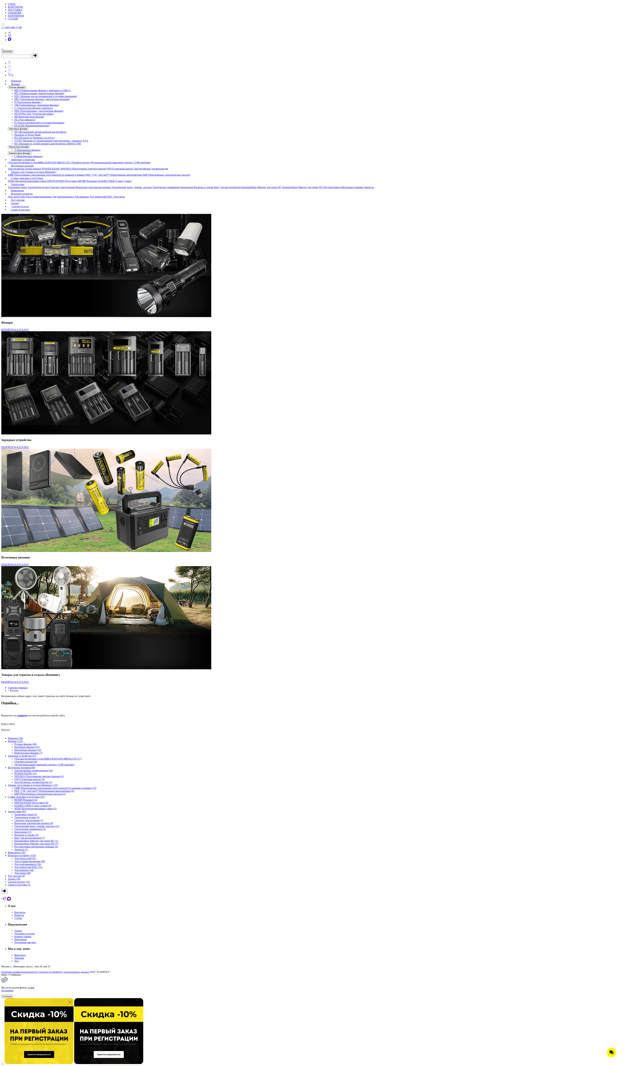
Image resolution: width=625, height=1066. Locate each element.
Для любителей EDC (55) (28, 867)
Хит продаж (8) (16, 876)
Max (16, 961)
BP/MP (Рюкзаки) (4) (25, 799)
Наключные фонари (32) (27, 750)
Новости (19, 915)
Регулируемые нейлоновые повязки (343, 187)
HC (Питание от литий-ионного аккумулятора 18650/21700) (47, 143)
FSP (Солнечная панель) (120, 168)
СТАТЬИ (13, 18)
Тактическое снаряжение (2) (30, 829)
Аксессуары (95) (17, 811)
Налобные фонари (18, 129)
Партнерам (20, 939)
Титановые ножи (18, 187)
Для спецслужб (16, 196)
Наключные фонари (19, 147)
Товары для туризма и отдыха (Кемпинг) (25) (33, 785)
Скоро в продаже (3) (19, 884)
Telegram (19, 958)
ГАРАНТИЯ (14, 12)
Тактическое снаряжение (166, 187)
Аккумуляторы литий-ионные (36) (33, 770)
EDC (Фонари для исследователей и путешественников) (45, 96)
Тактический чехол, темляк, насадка (131, 187)
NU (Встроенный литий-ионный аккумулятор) (40, 132)
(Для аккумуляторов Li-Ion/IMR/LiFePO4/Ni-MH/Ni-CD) (39, 162)
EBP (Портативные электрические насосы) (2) (40, 794)
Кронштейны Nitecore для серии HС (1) (36, 840)
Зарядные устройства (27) (22, 755)
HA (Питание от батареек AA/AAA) (34, 137)
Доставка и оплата (24, 933)
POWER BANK (51, 168)
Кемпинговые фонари (19, 153)
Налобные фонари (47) (27, 747)
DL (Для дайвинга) (24, 119)
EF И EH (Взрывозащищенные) (31, 125)
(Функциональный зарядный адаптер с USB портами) (120, 162)
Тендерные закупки (25, 942)
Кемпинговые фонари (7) (28, 753)
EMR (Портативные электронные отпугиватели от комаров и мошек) (47, 175)
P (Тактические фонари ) (28, 102)
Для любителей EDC (101, 196)
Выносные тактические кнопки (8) (33, 823)
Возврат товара (22, 936)
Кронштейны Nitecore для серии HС (262, 187)
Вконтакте (20, 955)
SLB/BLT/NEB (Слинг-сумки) (115, 181)
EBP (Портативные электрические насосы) (166, 175)
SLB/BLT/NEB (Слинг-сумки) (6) (32, 805)
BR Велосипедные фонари (29, 116)
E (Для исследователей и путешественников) (39, 122)
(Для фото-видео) (80, 162)
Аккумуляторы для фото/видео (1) (33, 782)
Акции (18, 930)
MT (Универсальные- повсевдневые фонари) (39, 93)
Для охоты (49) (22, 873)
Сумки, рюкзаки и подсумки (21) (26, 796)
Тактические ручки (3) (26, 817)
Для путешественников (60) (29, 861)
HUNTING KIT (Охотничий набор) (34, 113)
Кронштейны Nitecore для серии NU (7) (36, 843)
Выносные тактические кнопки (93, 187)
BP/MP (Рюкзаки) (88, 181)
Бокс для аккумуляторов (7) (29, 837)
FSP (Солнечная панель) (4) (29, 779)
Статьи (18, 918)
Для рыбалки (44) (24, 870)
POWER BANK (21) (25, 773)
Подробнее (7, 990)
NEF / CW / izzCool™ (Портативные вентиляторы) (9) (44, 791)
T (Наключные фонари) (27, 150)
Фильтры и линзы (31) (26, 835)
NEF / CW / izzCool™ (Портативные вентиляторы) (114, 175)
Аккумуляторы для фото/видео (151, 168)
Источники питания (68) (21, 767)
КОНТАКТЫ (15, 7)
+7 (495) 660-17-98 (11, 27)
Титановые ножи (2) (25, 814)
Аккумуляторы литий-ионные (25, 168)
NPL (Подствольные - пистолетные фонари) (38, 111)
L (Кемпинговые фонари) (28, 156)
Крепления (187, 187)
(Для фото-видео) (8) (25, 761)
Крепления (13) (22, 832)
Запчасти (369, 187)
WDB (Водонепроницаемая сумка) (27, 181)
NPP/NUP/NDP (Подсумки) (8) (31, 802)
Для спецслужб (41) (25, 858)
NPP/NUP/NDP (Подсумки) (62, 181)
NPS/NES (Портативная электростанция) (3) (38, 776)
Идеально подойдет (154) (22, 855)
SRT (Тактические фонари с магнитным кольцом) (42, 99)
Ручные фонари (17, 87)
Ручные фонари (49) (25, 744)
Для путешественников (38, 196)
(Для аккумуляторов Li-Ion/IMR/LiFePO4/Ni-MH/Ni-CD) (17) (47, 758)
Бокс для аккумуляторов (228, 187)
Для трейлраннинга (63, 196)
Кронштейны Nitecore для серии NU (302, 187)
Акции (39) (14, 879)
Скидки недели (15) (19, 881)
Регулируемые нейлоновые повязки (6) (36, 846)
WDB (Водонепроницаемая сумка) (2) (35, 808)
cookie (31, 987)
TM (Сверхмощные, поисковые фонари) (36, 105)
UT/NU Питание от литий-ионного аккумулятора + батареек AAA (51, 140)
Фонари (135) (15, 741)
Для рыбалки (82, 196)
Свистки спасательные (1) (28, 820)
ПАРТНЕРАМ (16, 15)
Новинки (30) (15, 738)
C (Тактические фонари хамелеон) (33, 108)
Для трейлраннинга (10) (27, 864)
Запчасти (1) (21, 849)
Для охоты (119, 196)
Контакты (19, 912)
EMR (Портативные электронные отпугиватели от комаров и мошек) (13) (55, 788)
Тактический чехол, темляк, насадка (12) (36, 826)
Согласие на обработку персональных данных (64, 972)
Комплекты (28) (16, 852)
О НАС (12, 4)
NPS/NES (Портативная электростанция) (83, 168)
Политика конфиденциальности (19, 972)
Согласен (7, 996)
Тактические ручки (39, 187)
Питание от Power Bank (27, 134)
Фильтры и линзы (204, 187)
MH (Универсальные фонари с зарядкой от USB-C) (42, 90)
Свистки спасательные (63, 187)
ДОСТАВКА (15, 9)
